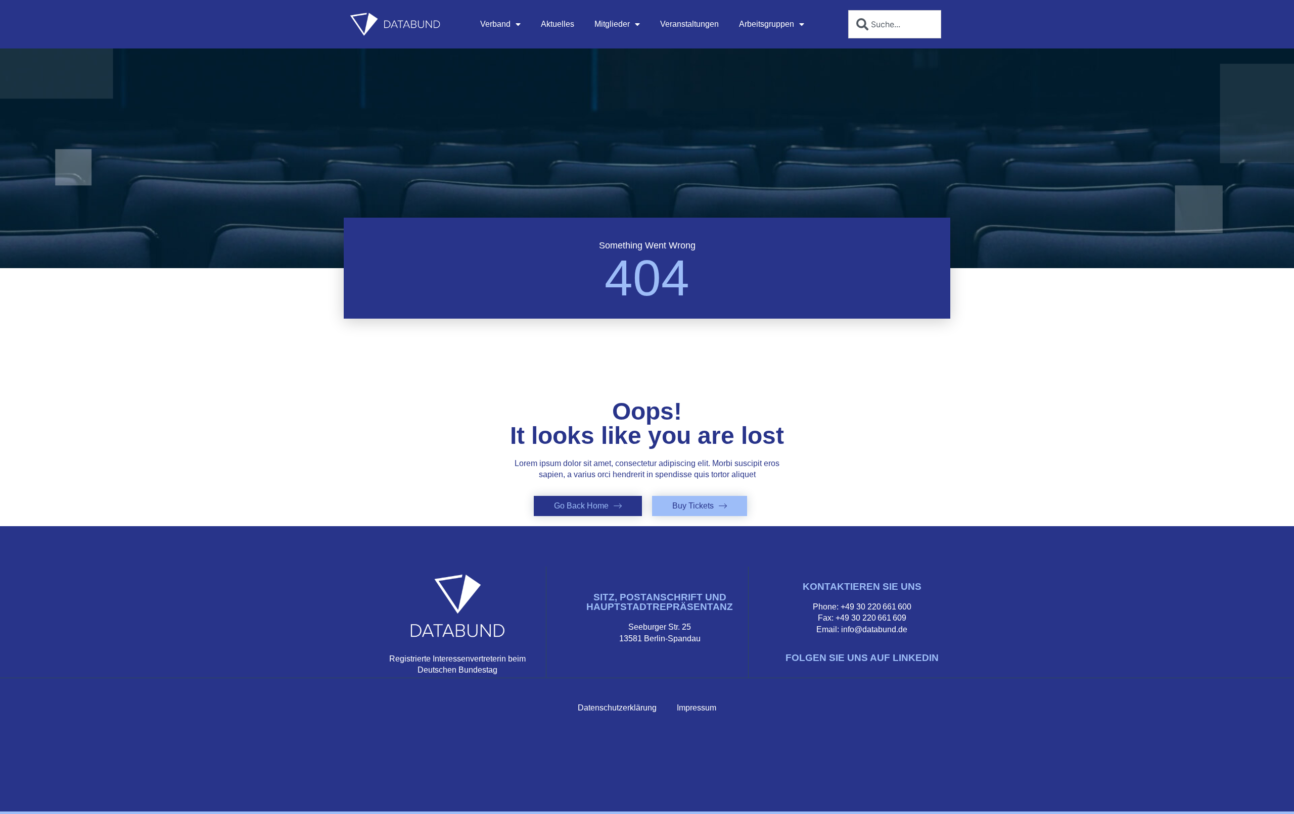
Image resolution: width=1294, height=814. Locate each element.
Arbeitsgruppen (766, 24)
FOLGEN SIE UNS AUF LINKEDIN (862, 657)
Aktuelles (557, 24)
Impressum (696, 707)
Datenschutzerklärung (617, 707)
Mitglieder (612, 24)
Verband (495, 24)
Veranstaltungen (689, 24)
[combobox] (894, 24)
